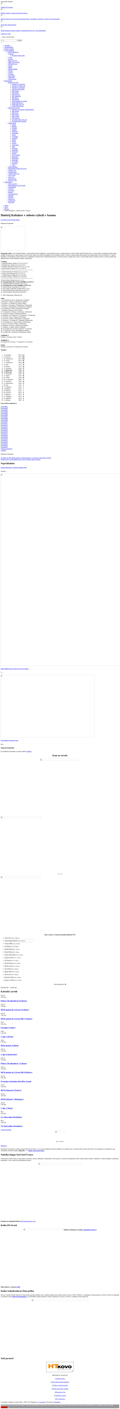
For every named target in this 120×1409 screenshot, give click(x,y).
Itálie (13, 146)
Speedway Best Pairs (18, 89)
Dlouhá (10, 71)
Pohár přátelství (12, 167)
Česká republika (9, 50)
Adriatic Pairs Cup (13, 173)
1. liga (10, 57)
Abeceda (11, 189)
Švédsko (14, 128)
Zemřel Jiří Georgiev (7, 7)
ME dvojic (15, 113)
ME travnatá (15, 118)
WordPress (57, 1402)
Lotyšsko (14, 148)
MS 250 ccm (16, 94)
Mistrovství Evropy (14, 108)
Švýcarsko (15, 162)
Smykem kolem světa (18, 55)
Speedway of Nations (18, 87)
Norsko (14, 153)
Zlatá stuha (11, 77)
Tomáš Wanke (15, 220)
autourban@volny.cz (90, 1230)
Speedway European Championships (23, 109)
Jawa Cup (11, 177)
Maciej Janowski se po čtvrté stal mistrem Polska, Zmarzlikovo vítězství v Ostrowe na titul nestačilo (30, 19)
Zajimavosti (11, 200)
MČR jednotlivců (13, 52)
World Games (12, 179)
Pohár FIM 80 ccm (17, 103)
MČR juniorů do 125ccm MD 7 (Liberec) (16, 1019)
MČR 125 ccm (12, 60)
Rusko (14, 135)
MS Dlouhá (15, 99)
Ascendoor (42, 1402)
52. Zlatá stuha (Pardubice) (11, 1117)
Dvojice (10, 59)
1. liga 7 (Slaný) (7, 1108)
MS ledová (15, 98)
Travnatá (10, 74)
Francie (14, 143)
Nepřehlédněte (8, 47)
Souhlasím (4, 1407)
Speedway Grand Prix (18, 84)
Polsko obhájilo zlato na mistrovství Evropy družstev (15, 668)
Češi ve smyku (12, 184)
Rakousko (15, 157)
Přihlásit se (4, 1146)
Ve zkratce (11, 190)
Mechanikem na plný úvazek (16, 185)
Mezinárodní (8, 81)
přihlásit (29, 751)
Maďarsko (15, 150)
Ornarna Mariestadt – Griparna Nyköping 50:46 (14, 467)
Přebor (10, 67)
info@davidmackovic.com (28, 1221)
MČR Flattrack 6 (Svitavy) (11, 1090)
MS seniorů (15, 91)
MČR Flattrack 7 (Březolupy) (12, 1099)
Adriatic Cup (12, 170)
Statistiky (11, 195)
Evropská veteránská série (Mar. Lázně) (16, 1081)
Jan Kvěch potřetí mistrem (8, 25)
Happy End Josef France (36, 1150)
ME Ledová (15, 116)
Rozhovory (11, 199)
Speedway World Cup (18, 86)
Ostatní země (12, 123)
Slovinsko (15, 160)
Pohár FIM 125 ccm (18, 104)
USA (13, 165)
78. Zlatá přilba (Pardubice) (11, 1126)
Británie (14, 126)
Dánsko (14, 130)
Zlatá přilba (11, 76)
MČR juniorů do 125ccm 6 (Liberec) (15, 1010)
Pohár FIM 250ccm (18, 106)
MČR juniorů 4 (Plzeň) (9, 1046)
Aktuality (7, 45)
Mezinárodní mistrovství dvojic (17, 168)
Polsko (14, 125)
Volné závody (12, 79)
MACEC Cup (12, 180)
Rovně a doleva (9, 49)
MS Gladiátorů (16, 96)
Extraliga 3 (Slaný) (8, 1028)
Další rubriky (8, 182)
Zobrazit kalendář (6, 1130)
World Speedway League (19, 101)
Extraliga (11, 54)
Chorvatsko (15, 145)
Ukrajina (14, 163)
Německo (15, 131)
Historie (10, 192)
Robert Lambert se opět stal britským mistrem (14, 13)
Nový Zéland (16, 155)
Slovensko (15, 133)
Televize (10, 197)
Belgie (14, 140)
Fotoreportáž (12, 187)
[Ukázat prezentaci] (6, 449)
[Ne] (8, 1407)
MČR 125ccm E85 (14, 62)
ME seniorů (15, 111)
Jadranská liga (12, 172)
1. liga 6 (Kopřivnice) (9, 1054)
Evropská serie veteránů (19, 121)
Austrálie (14, 138)
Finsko (14, 141)
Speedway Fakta (6, 34)
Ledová (10, 72)
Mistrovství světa (13, 82)
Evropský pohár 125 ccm (19, 119)
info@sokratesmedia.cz (19, 1296)
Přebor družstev (13, 69)
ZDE (18, 1287)
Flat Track (11, 202)
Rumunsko (15, 158)
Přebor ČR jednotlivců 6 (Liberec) (14, 1001)
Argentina (15, 136)
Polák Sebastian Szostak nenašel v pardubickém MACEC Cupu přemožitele (23, 30)
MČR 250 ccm (12, 64)
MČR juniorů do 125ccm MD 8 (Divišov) (16, 1072)
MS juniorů (15, 92)
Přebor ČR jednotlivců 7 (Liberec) (14, 1063)
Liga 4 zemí (11, 175)
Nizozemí (15, 152)
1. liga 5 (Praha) (7, 1037)
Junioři (10, 65)
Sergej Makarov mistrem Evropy (9, 740)
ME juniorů (15, 114)
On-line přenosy (13, 194)
